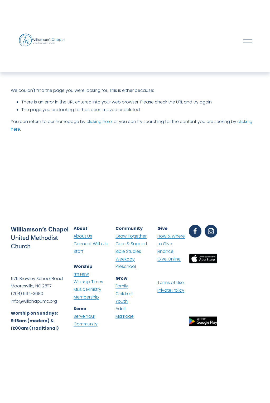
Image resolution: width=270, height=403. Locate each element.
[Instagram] (211, 231)
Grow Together (131, 236)
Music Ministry (87, 289)
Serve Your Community (86, 320)
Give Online (169, 259)
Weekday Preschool (125, 263)
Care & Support (131, 244)
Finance (165, 251)
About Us (83, 236)
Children (123, 294)
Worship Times (88, 282)
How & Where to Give (171, 240)
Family (121, 286)
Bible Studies (128, 251)
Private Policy (170, 290)
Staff (79, 251)
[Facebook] (195, 231)
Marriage (124, 316)
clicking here (99, 121)
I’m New (81, 274)
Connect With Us (91, 244)
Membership (86, 297)
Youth (121, 301)
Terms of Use (170, 282)
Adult (120, 309)
